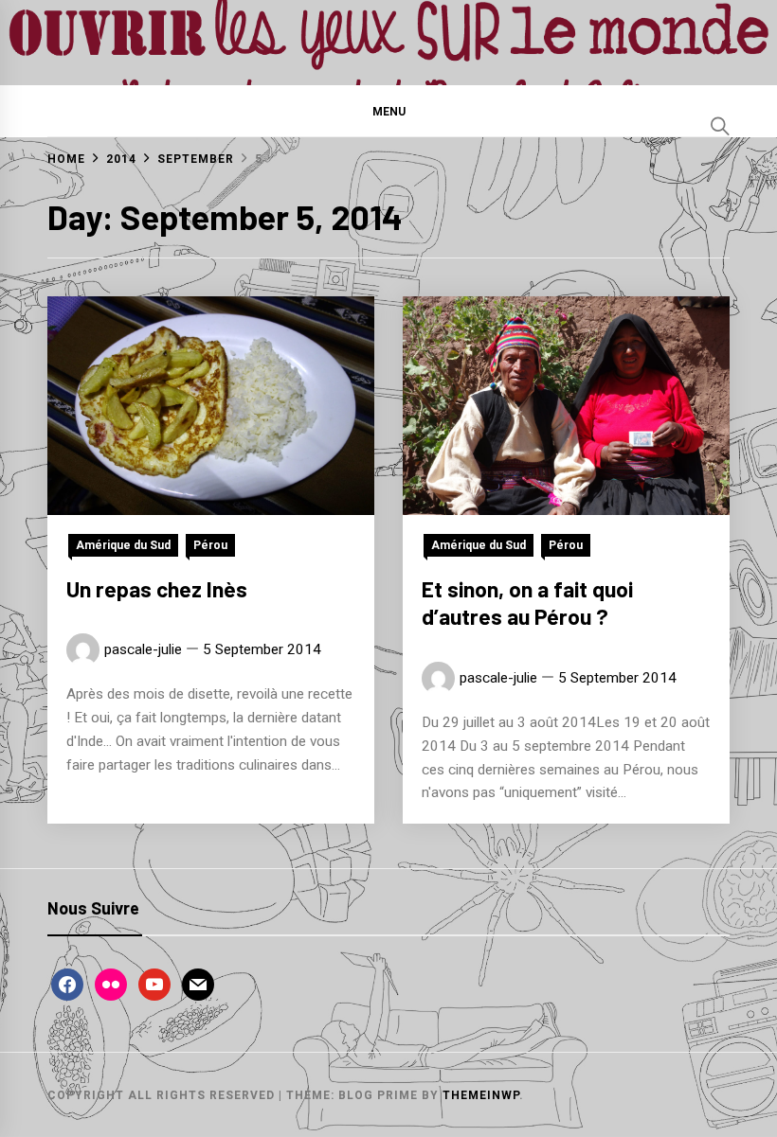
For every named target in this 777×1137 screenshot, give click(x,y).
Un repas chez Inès (156, 589)
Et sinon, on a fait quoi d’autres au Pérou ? (527, 603)
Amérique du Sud (123, 545)
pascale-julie (143, 649)
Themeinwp (481, 1095)
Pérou (210, 545)
